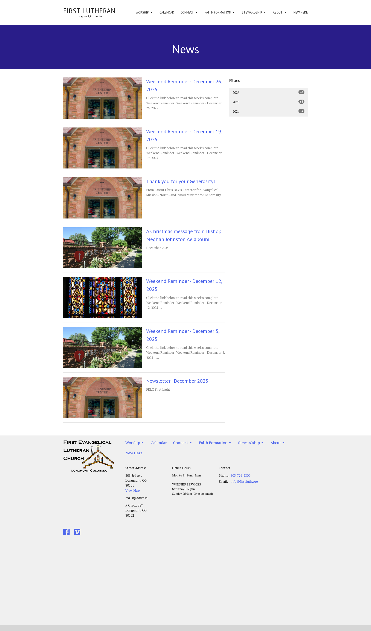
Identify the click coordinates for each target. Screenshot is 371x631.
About (278, 12)
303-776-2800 (240, 475)
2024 (268, 111)
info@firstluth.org (244, 481)
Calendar (167, 12)
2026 (268, 92)
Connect (187, 12)
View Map (132, 490)
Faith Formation (218, 12)
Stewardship (252, 12)
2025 (268, 102)
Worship (142, 12)
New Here (300, 12)
